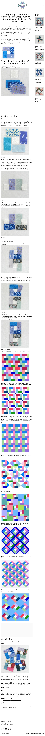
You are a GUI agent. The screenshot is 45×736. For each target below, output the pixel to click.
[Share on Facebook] (1, 703)
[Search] (40, 5)
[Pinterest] (3, 729)
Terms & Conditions (6, 731)
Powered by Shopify (39, 733)
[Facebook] (1, 729)
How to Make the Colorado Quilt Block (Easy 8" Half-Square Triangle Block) (39, 80)
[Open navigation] (2, 5)
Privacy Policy (15, 731)
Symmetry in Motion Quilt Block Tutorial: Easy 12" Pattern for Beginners (39, 99)
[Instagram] (8, 729)
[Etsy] (10, 729)
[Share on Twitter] (3, 703)
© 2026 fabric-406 (30, 733)
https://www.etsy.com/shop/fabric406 (12, 700)
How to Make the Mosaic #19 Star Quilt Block (39, 64)
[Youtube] (6, 729)
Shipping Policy (5, 733)
